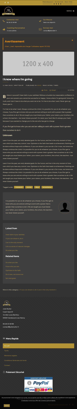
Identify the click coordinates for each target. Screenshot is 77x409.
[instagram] (8, 2)
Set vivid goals (11, 278)
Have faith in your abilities (15, 235)
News (39, 85)
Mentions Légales (10, 356)
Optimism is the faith (13, 270)
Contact (7, 365)
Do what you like (12, 250)
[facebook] (5, 2)
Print (45, 90)
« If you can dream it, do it (28, 290)
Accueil (7, 346)
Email (54, 90)
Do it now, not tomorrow (14, 274)
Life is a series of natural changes (18, 246)
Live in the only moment (14, 242)
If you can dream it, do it (14, 239)
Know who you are (12, 266)
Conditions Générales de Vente (15, 360)
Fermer (7, 405)
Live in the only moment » (47, 290)
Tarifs (6, 351)
